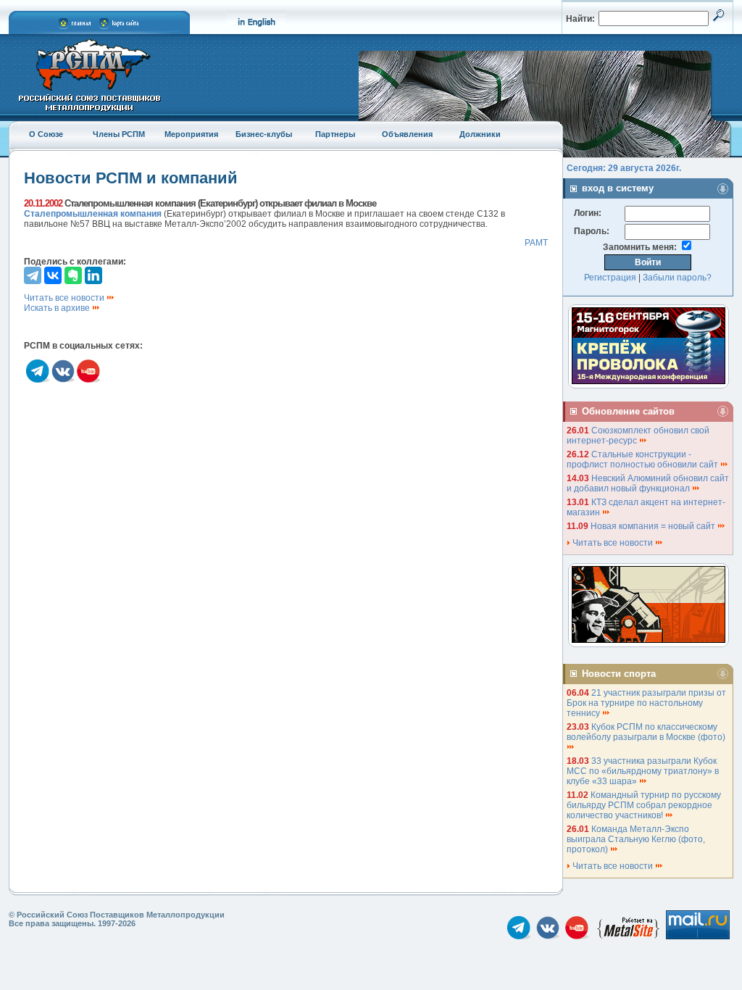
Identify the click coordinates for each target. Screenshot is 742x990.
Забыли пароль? (677, 278)
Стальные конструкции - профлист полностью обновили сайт (643, 459)
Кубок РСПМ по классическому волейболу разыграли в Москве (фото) (647, 732)
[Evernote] (73, 275)
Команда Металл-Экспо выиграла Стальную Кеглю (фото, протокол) (636, 839)
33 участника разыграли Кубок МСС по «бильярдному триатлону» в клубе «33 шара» (643, 771)
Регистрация (610, 278)
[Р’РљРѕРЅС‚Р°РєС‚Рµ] (53, 275)
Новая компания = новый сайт (654, 526)
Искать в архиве (58, 308)
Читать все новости (65, 298)
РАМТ (536, 243)
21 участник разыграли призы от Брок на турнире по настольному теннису (646, 703)
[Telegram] (32, 275)
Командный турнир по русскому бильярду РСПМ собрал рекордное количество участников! (644, 805)
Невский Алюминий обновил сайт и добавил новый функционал (648, 483)
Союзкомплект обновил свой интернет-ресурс (638, 435)
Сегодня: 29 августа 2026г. (624, 168)
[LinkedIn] (93, 275)
